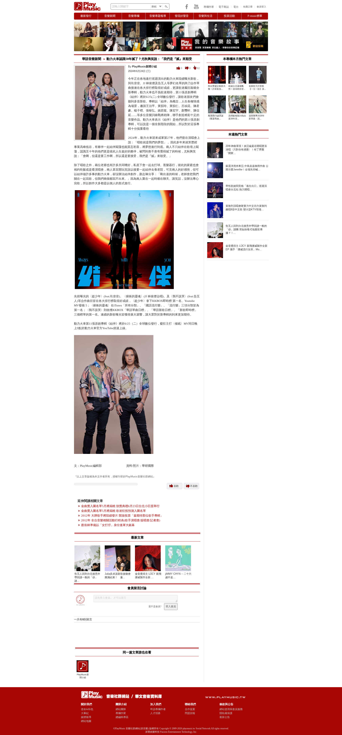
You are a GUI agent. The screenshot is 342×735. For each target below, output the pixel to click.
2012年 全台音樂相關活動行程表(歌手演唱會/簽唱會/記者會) (120, 520)
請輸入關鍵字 (120, 6)
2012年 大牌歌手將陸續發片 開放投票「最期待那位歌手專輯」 (122, 515)
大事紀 (85, 713)
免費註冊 (248, 7)
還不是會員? (154, 606)
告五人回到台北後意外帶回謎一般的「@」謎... (87, 577)
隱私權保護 (225, 713)
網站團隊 (121, 709)
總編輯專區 (122, 717)
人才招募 (155, 713)
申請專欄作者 (158, 709)
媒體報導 (86, 717)
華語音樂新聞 (91, 58)
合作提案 (190, 709)
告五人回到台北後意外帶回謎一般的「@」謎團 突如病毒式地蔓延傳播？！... (246, 229)
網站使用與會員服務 (231, 709)
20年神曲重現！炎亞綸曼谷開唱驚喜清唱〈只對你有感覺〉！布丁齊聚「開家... (246, 150)
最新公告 (224, 717)
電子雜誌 (223, 6)
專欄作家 (209, 6)
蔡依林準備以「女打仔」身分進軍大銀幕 (108, 525)
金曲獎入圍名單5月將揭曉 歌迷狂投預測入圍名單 (113, 510)
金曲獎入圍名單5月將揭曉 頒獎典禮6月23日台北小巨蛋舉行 (120, 506)
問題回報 (190, 713)
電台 (235, 6)
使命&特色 (87, 709)
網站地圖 (86, 721)
